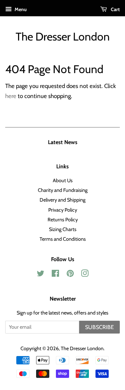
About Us (63, 180)
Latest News (62, 142)
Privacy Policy (62, 210)
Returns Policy (63, 219)
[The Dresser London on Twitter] (40, 275)
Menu (20, 9)
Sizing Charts (62, 229)
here (10, 95)
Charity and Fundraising (63, 190)
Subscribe (99, 327)
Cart (115, 9)
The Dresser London (63, 36)
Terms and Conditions (63, 239)
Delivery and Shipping (62, 200)
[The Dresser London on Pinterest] (70, 275)
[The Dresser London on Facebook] (55, 275)
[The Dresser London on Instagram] (85, 275)
